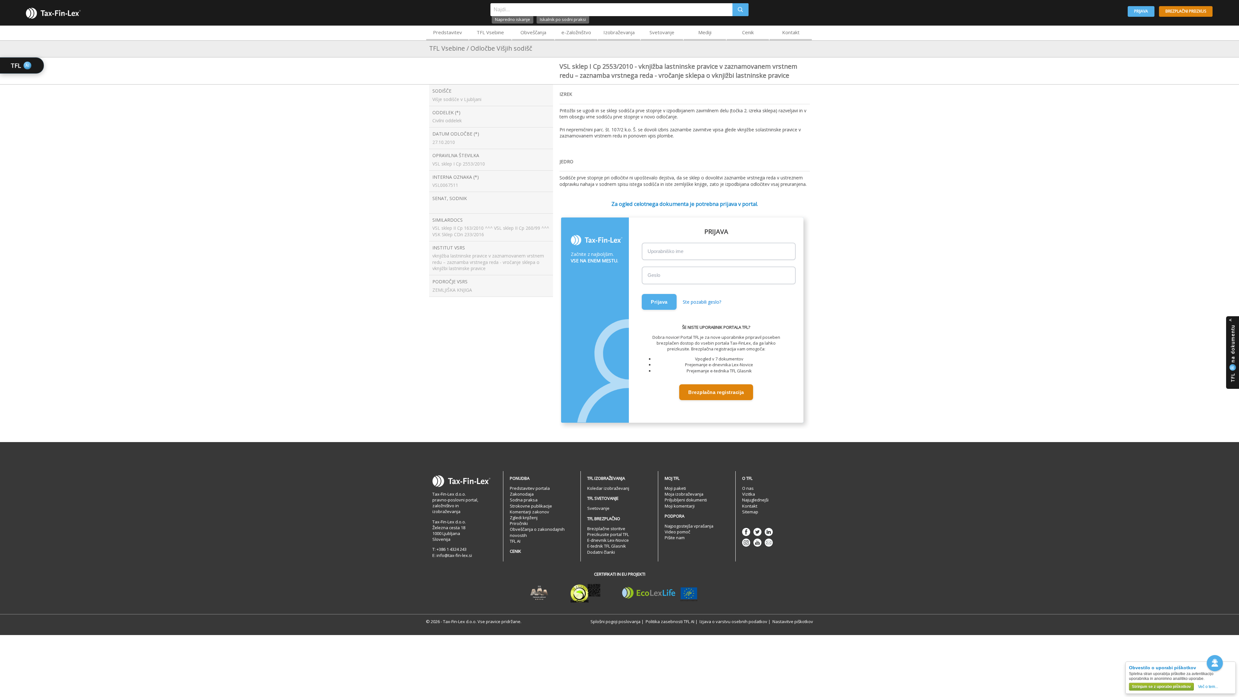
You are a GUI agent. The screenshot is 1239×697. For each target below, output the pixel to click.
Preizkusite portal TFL (608, 534)
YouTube (757, 543)
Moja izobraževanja (684, 494)
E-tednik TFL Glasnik (606, 546)
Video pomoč (677, 532)
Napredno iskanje (512, 19)
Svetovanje (662, 32)
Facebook (746, 532)
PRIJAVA (1141, 11)
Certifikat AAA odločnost (539, 593)
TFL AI (515, 541)
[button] (1215, 663)
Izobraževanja (619, 32)
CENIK (515, 551)
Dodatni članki (601, 552)
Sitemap (750, 512)
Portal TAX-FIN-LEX (53, 13)
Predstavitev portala (530, 488)
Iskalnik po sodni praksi (563, 19)
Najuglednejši (755, 500)
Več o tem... (1208, 686)
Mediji (704, 32)
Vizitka (748, 494)
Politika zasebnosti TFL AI (670, 621)
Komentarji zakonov (529, 512)
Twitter (757, 532)
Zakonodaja (522, 494)
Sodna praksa (524, 500)
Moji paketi (675, 488)
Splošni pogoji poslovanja (615, 621)
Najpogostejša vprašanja (689, 526)
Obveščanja (533, 32)
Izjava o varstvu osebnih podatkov (733, 621)
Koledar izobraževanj (608, 488)
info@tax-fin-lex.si (454, 555)
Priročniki (519, 523)
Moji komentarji (680, 506)
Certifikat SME (585, 593)
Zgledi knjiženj (524, 517)
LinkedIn (769, 532)
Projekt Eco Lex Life (660, 593)
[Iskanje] (740, 9)
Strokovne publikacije (531, 506)
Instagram (746, 543)
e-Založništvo (576, 32)
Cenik (748, 32)
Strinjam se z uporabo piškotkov (1161, 686)
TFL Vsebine (490, 32)
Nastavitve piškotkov (792, 621)
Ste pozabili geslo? (702, 302)
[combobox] (611, 9)
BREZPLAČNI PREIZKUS (1185, 11)
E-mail (769, 543)
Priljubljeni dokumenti (686, 500)
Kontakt (791, 32)
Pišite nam (675, 537)
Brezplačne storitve (606, 528)
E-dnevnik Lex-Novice (608, 540)
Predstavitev (447, 32)
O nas (748, 488)
